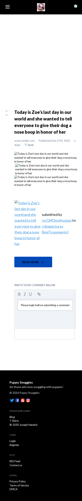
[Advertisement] (41, 57)
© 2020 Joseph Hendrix (24, 424)
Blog (12, 417)
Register (14, 445)
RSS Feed (15, 461)
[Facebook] (17, 400)
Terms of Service (19, 485)
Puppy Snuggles (21, 382)
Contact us (16, 465)
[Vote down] (6, 115)
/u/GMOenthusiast (57, 220)
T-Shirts (14, 420)
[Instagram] (28, 400)
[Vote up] (6, 111)
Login (13, 441)
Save (30, 144)
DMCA (14, 489)
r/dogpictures (52, 226)
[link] (45, 232)
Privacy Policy (18, 481)
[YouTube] (22, 400)
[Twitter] (12, 400)
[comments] (59, 232)
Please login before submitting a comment (45, 305)
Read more (30, 262)
